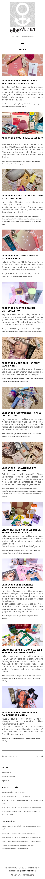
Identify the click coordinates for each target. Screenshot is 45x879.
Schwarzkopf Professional (29, 494)
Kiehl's (14, 616)
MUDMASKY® (6, 221)
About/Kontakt (7, 772)
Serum (18, 106)
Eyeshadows (21, 161)
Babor (16, 104)
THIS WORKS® (20, 436)
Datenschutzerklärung (9, 776)
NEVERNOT (5, 494)
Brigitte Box (17, 550)
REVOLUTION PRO (26, 331)
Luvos (33, 434)
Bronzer (12, 216)
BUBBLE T (9, 274)
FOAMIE (25, 104)
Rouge (26, 221)
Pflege (9, 106)
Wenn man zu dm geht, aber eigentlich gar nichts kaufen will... (22, 837)
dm (25, 216)
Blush (7, 488)
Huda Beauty (32, 488)
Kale (37, 867)
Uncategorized (20, 381)
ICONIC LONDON (17, 219)
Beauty (21, 104)
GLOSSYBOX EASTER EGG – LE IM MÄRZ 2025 (17, 796)
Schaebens (19, 553)
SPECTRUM (31, 221)
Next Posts (36, 756)
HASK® (29, 676)
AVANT (4, 378)
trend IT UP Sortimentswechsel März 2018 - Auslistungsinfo (21, 841)
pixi (7, 331)
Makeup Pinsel (27, 491)
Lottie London (34, 378)
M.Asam (4, 106)
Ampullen (4, 104)
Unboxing (22, 106)
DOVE (11, 434)
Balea (3, 216)
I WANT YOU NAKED (24, 274)
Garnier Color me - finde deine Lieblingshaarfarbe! (18, 833)
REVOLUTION (17, 331)
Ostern (41, 329)
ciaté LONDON (19, 216)
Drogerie (28, 216)
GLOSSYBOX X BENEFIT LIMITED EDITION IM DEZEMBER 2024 (22, 807)
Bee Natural (9, 550)
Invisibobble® (35, 274)
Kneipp (19, 616)
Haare (36, 104)
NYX (38, 161)
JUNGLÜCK (5, 491)
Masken (34, 161)
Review (13, 106)
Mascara (34, 491)
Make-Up (38, 434)
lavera (24, 219)
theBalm (4, 496)
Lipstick (38, 219)
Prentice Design (28, 870)
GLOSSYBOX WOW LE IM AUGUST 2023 (22, 138)
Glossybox (31, 104)
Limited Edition (30, 219)
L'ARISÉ (15, 678)
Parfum (4, 164)
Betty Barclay (13, 161)
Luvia (15, 491)
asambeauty (11, 104)
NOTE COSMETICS (12, 276)
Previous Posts (11, 756)
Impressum (5, 781)
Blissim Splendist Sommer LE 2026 (13, 792)
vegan (22, 164)
